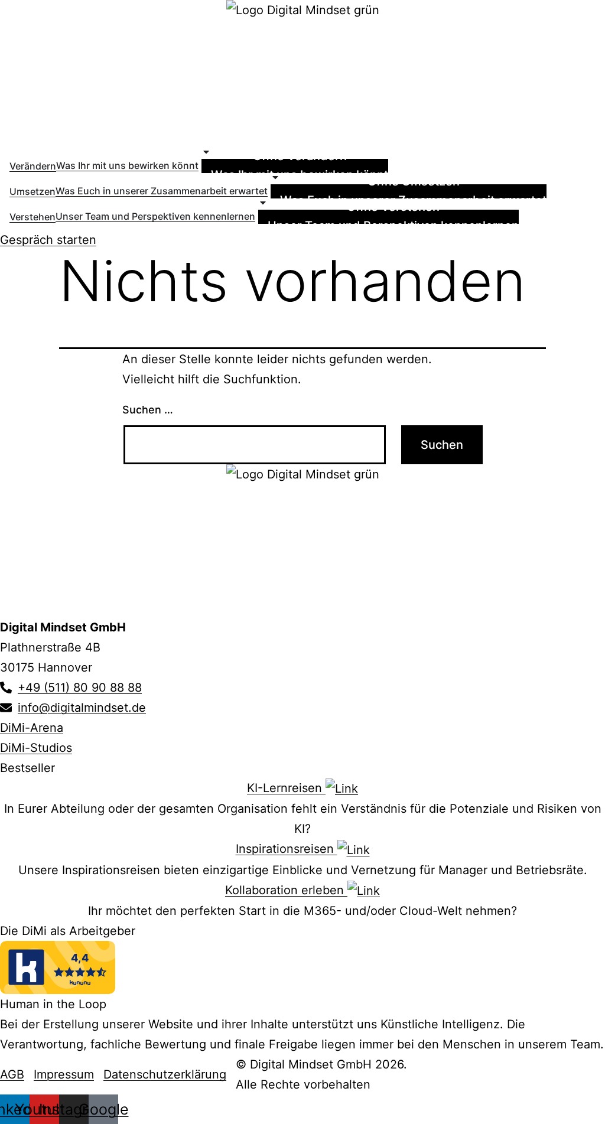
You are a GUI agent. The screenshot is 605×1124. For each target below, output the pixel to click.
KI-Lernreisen (286, 788)
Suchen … (147, 409)
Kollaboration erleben (286, 890)
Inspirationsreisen (286, 849)
